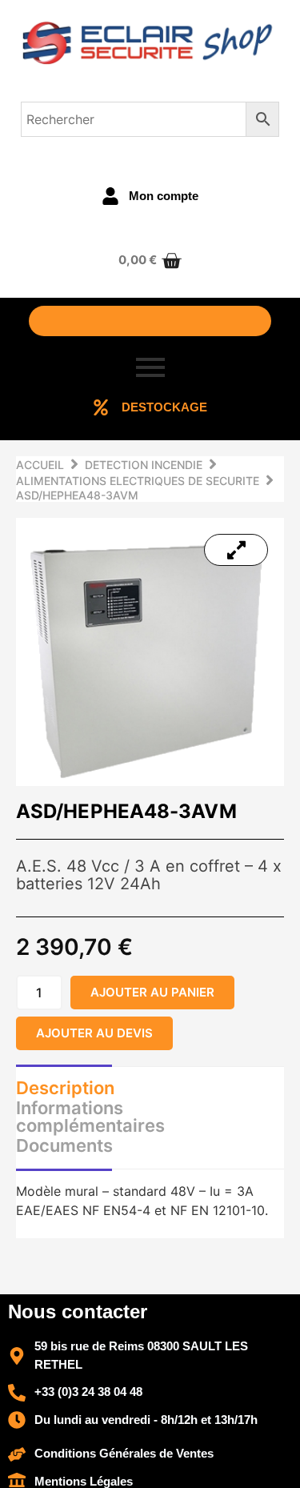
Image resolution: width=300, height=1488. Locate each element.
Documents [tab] (64, 1145)
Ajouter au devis (94, 1033)
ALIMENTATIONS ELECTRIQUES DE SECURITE (137, 480)
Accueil (40, 464)
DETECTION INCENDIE (143, 464)
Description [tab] (65, 1088)
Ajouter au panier (152, 992)
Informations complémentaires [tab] (90, 1116)
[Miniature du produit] (236, 550)
